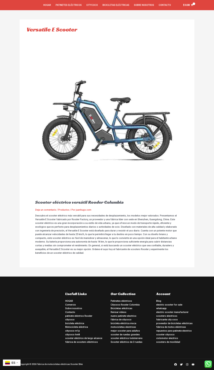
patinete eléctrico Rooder (78, 316)
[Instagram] (187, 364)
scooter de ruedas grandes (125, 334)
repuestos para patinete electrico (174, 330)
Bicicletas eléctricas (115, 5)
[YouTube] (193, 364)
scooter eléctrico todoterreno (127, 338)
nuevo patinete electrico (123, 316)
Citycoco (92, 5)
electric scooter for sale (169, 304)
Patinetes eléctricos (69, 5)
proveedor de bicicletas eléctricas (174, 323)
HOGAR (69, 301)
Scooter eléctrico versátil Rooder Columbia (79, 202)
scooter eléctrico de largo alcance (83, 338)
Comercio (70, 304)
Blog (158, 301)
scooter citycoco (165, 334)
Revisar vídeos (118, 312)
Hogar (47, 5)
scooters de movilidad (168, 342)
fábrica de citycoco (121, 319)
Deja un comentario (45, 209)
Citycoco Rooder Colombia (125, 304)
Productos (63, 209)
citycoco (70, 319)
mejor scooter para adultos (125, 330)
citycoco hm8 (72, 334)
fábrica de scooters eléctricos (81, 342)
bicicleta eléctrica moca (123, 323)
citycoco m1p (72, 330)
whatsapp (161, 308)
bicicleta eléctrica (74, 323)
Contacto (165, 5)
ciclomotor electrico (167, 338)
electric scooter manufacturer (172, 312)
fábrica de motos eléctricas (171, 327)
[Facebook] (175, 364)
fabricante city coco (167, 319)
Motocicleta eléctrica (76, 327)
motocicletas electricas (123, 327)
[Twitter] (181, 364)
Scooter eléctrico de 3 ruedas (126, 342)
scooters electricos (166, 316)
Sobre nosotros (144, 5)
